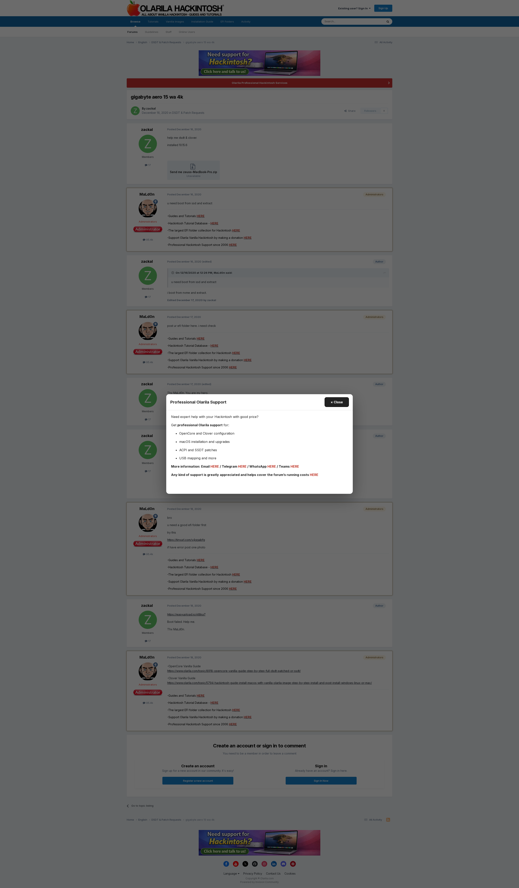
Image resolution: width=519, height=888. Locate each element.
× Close (337, 402)
